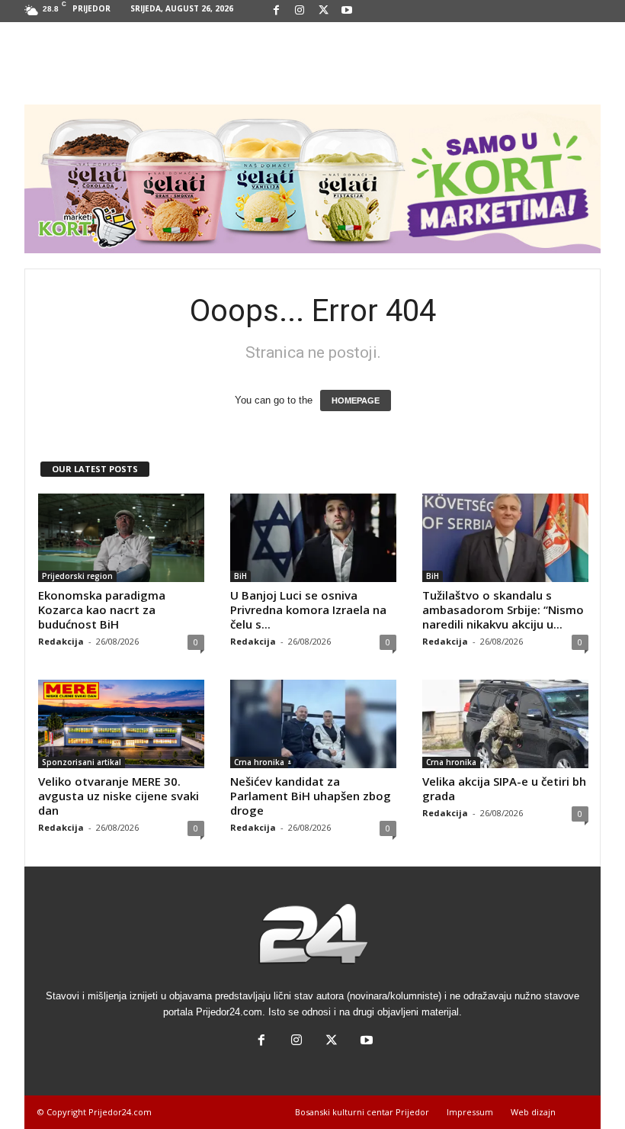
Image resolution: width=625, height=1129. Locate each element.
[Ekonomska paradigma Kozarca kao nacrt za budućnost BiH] (121, 538)
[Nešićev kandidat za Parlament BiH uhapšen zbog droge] (313, 724)
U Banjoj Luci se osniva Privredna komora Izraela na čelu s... (308, 609)
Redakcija (61, 641)
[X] (323, 11)
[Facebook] (276, 11)
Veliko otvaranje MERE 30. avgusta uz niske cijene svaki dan (118, 796)
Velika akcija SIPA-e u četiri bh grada (504, 788)
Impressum (470, 1112)
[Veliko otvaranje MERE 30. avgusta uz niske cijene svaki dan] (121, 724)
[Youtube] (347, 11)
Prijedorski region (77, 576)
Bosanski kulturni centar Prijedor (362, 1112)
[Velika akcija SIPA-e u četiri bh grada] (505, 724)
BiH (240, 576)
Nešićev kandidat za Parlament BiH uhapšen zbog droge (310, 796)
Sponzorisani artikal (81, 762)
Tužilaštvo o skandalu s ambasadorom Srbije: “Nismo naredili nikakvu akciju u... (503, 609)
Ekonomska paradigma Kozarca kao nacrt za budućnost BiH (101, 609)
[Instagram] (299, 11)
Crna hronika (259, 762)
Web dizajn (533, 1112)
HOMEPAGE (356, 400)
